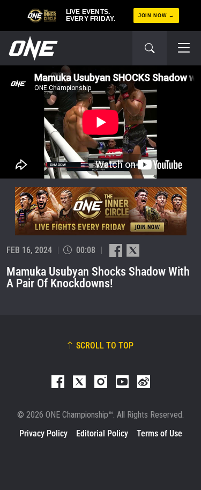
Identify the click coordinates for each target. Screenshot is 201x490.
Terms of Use (159, 433)
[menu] (184, 48)
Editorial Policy (102, 433)
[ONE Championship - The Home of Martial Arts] (32, 48)
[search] (149, 48)
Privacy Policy (43, 433)
